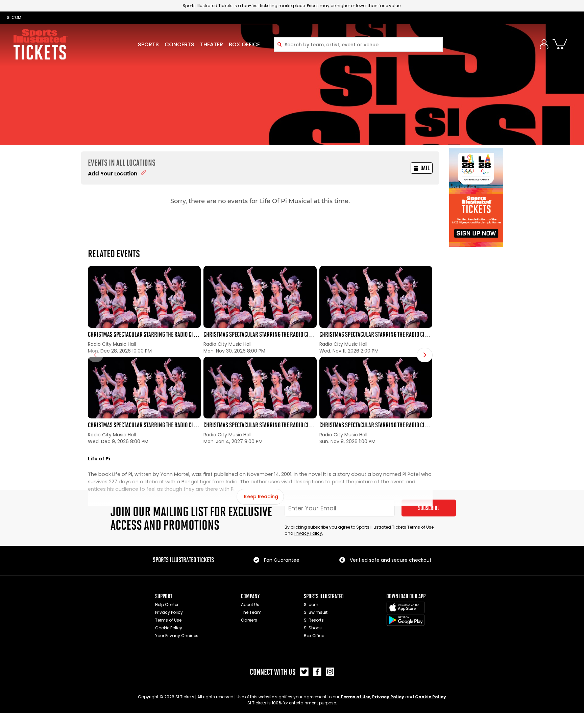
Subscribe (428, 508)
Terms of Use (420, 527)
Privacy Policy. (308, 533)
